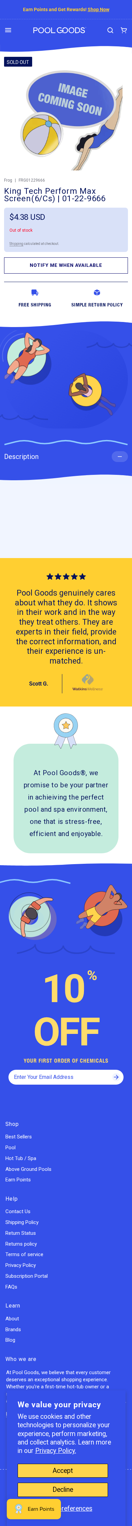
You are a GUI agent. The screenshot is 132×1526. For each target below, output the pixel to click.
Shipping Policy (22, 1222)
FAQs (11, 1287)
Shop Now (98, 9)
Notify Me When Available (66, 265)
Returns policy (21, 1244)
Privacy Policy (20, 1265)
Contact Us (17, 1211)
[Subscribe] (116, 1077)
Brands (13, 1329)
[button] (8, 30)
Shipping (16, 244)
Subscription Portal (26, 1276)
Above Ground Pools (28, 1169)
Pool (10, 1147)
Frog (8, 180)
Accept (62, 1471)
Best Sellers (18, 1137)
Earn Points (18, 1180)
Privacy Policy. (55, 1451)
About (12, 1319)
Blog (10, 1340)
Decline (62, 1490)
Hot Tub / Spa (20, 1158)
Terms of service (24, 1254)
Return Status (20, 1233)
